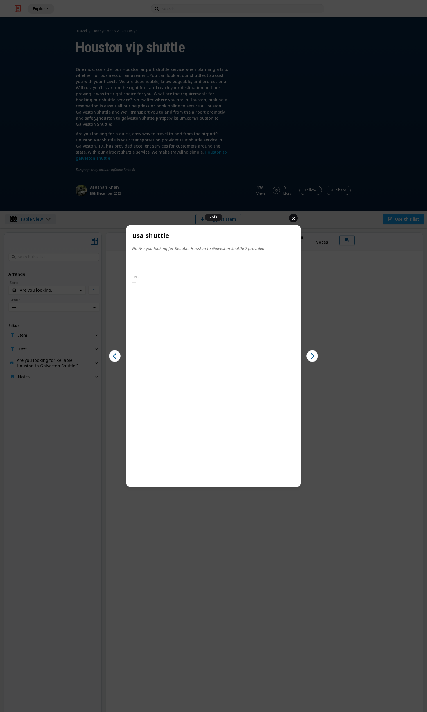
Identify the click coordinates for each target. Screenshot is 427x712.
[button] (115, 356)
